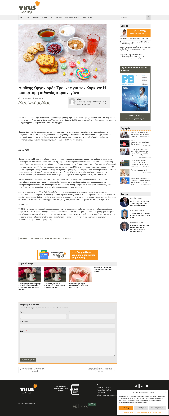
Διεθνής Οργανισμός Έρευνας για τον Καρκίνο (45, 238)
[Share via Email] (43, 103)
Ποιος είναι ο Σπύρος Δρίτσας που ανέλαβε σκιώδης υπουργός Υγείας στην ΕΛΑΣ (140, 163)
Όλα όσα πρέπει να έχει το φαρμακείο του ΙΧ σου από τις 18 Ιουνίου (140, 142)
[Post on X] (25, 103)
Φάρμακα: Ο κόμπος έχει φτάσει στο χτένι (134, 38)
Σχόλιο (23, 331)
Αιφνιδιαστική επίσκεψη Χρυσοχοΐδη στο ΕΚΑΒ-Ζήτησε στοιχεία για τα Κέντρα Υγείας (100, 369)
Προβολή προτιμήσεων (157, 408)
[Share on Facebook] (20, 103)
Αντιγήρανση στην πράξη (139, 170)
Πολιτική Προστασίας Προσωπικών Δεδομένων (147, 412)
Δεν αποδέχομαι (141, 408)
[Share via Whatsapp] (34, 103)
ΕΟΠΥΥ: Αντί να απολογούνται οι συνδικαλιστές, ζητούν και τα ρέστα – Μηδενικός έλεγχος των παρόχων (132, 56)
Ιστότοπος (24, 322)
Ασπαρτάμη (23, 238)
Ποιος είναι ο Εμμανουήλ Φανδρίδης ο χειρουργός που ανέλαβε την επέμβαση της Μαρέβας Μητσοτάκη (140, 152)
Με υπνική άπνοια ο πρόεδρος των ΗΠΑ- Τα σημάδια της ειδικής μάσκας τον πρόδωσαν (34, 369)
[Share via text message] (39, 103)
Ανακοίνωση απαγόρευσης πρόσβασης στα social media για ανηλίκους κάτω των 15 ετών (140, 181)
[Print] (48, 103)
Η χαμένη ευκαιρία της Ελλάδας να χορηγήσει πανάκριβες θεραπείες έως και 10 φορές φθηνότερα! (135, 49)
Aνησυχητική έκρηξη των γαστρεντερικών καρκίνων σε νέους (140, 134)
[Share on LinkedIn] (30, 103)
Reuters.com (33, 137)
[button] (165, 392)
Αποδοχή (126, 408)
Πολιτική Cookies (128, 412)
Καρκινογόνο (67, 238)
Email (71, 312)
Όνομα (23, 312)
